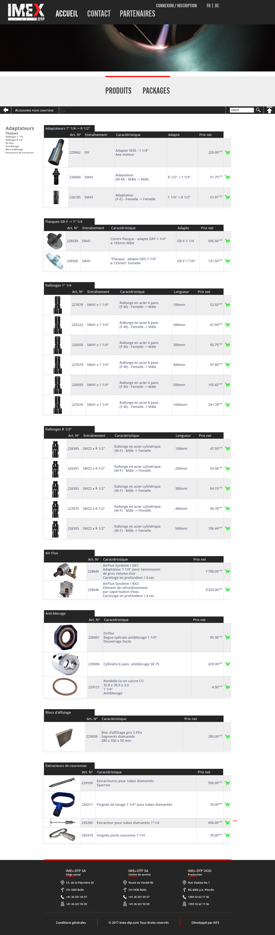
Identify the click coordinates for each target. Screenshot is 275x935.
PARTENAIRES (137, 14)
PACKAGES (156, 91)
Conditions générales (71, 922)
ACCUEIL (67, 14)
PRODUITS (118, 91)
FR (208, 5)
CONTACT (99, 14)
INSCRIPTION (187, 5)
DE (217, 5)
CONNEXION (165, 5)
